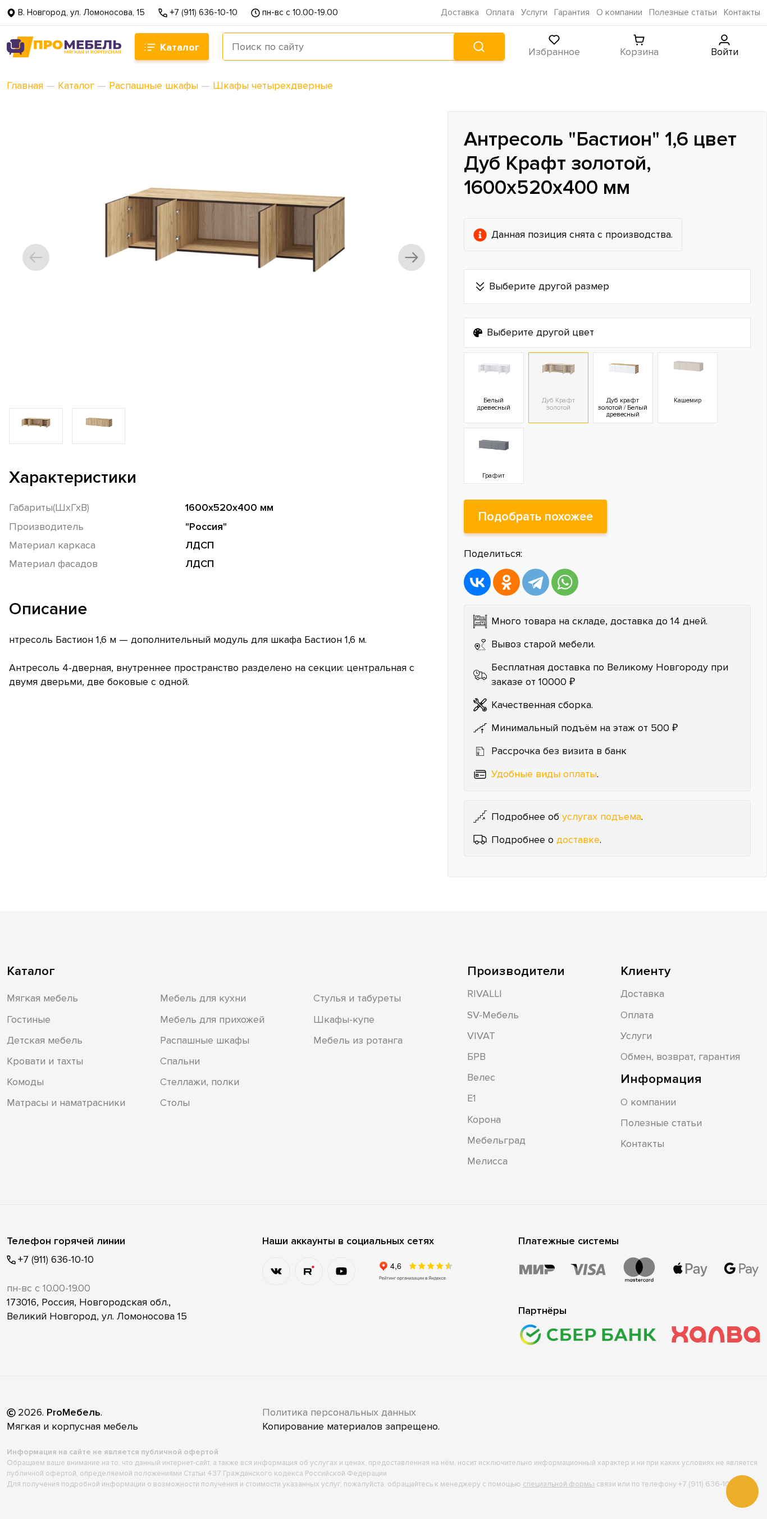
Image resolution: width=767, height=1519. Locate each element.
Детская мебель (45, 1040)
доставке (578, 839)
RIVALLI (484, 993)
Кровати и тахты (45, 1061)
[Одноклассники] (506, 582)
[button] (35, 257)
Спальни (180, 1061)
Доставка (460, 12)
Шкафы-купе (344, 1019)
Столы (175, 1102)
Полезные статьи (683, 12)
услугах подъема (601, 816)
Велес (481, 1077)
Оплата (500, 12)
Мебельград (496, 1140)
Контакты (742, 12)
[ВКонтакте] (477, 582)
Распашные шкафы (204, 1040)
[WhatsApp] (564, 582)
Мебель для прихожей (212, 1019)
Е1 (471, 1098)
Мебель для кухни (203, 998)
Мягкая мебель (42, 998)
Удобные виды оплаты (544, 774)
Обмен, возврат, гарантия (680, 1056)
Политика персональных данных (339, 1412)
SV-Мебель (493, 1015)
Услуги (534, 12)
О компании (619, 12)
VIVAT (481, 1036)
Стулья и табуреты (357, 998)
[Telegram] (535, 582)
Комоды (25, 1082)
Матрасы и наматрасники (66, 1102)
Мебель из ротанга (358, 1040)
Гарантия (572, 12)
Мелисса (487, 1161)
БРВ (476, 1056)
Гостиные (29, 1019)
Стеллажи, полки (199, 1082)
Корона (484, 1119)
